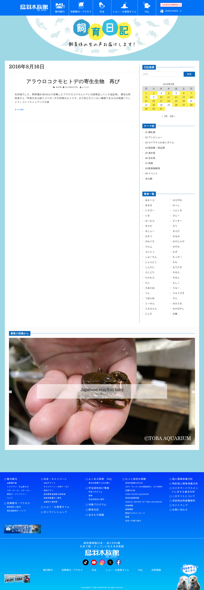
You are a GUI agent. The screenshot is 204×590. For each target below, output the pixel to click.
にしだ (148, 313)
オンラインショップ (55, 512)
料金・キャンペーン (55, 479)
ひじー (176, 215)
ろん (175, 298)
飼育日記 (94, 509)
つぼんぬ (150, 298)
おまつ (148, 236)
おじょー (150, 231)
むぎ (175, 251)
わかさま (177, 303)
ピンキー (177, 220)
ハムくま (177, 210)
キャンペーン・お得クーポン (56, 486)
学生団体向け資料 (96, 499)
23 (153, 104)
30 (153, 108)
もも (175, 262)
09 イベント (151, 173)
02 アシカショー (153, 137)
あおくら (150, 200)
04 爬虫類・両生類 (155, 147)
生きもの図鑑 (96, 514)
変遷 (127, 516)
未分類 (58, 87)
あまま (148, 205)
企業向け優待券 (51, 501)
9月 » (172, 116)
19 (176, 101)
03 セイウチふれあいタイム (159, 142)
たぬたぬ (150, 288)
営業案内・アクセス (18, 503)
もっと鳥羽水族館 (135, 479)
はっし (176, 205)
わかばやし (178, 308)
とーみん (150, 303)
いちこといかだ (105, 390)
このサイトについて (183, 496)
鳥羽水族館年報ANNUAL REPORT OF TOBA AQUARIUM (143, 500)
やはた (176, 272)
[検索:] (168, 74)
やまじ (176, 277)
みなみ (176, 236)
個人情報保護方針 (182, 479)
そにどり (150, 272)
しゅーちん (151, 257)
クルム (148, 246)
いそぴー (150, 210)
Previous (7, 392)
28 (191, 104)
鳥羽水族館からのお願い (99, 483)
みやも (176, 246)
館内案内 (12, 479)
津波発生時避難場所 (184, 500)
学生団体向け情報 (99, 488)
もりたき (177, 267)
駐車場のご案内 (14, 507)
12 (176, 97)
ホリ (175, 226)
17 (161, 101)
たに (147, 282)
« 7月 (165, 116)
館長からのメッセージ (135, 513)
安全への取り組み (133, 520)
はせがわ (177, 200)
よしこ (176, 282)
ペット (10, 498)
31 (161, 108)
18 (168, 101)
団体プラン (49, 490)
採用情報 (129, 505)
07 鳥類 (149, 163)
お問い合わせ (180, 509)
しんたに (150, 267)
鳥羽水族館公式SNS (134, 483)
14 (191, 97)
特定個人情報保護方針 (185, 483)
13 (183, 97)
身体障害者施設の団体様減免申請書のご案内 (55, 496)
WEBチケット (50, 483)
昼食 (91, 495)
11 (168, 97)
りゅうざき (178, 293)
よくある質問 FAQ (100, 479)
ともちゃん (151, 308)
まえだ (176, 231)
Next (193, 392)
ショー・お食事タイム (57, 506)
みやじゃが (178, 241)
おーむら (150, 220)
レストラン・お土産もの (18, 486)
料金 (94, 570)
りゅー (176, 288)
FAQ (140, 570)
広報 (175, 313)
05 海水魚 (150, 152)
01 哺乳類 (150, 132)
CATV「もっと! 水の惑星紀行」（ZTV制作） (144, 486)
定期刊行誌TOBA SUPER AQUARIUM (137, 492)
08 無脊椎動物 (152, 168)
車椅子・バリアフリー (17, 494)
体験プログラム (98, 504)
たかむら (150, 277)
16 (153, 101)
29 (146, 108)
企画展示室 (12, 483)
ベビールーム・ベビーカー (19, 490)
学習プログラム (95, 491)
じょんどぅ (151, 262)
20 (183, 101)
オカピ (148, 226)
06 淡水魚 (150, 158)
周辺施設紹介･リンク (16, 510)
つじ (147, 293)
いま (147, 215)
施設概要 (129, 509)
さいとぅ (150, 251)
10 (161, 97)
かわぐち (150, 241)
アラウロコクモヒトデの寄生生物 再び (73, 81)
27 (183, 104)
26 (176, 104)
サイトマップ (180, 505)
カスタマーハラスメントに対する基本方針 (185, 489)
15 (146, 101)
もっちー (177, 257)
